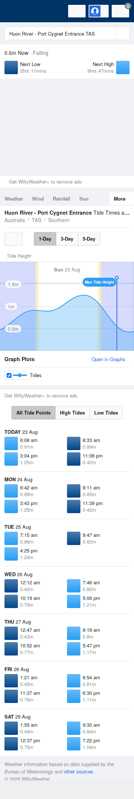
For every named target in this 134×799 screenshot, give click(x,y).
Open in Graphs (108, 359)
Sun (84, 198)
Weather (13, 198)
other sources (78, 771)
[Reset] (110, 33)
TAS (36, 220)
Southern (59, 220)
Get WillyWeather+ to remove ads (45, 181)
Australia (14, 220)
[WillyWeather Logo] (16, 11)
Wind (38, 198)
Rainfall (61, 198)
